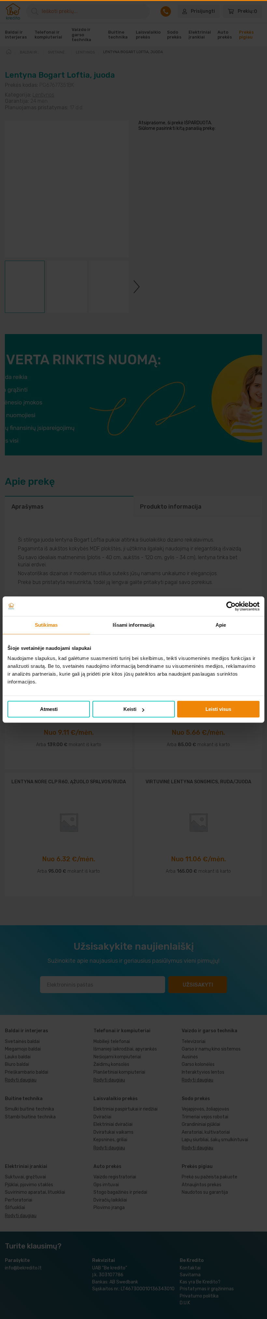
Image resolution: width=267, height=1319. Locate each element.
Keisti (129, 709)
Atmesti (49, 709)
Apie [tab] (221, 625)
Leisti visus (218, 709)
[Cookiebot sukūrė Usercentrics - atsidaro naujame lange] (231, 606)
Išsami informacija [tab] (134, 625)
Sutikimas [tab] (46, 625)
